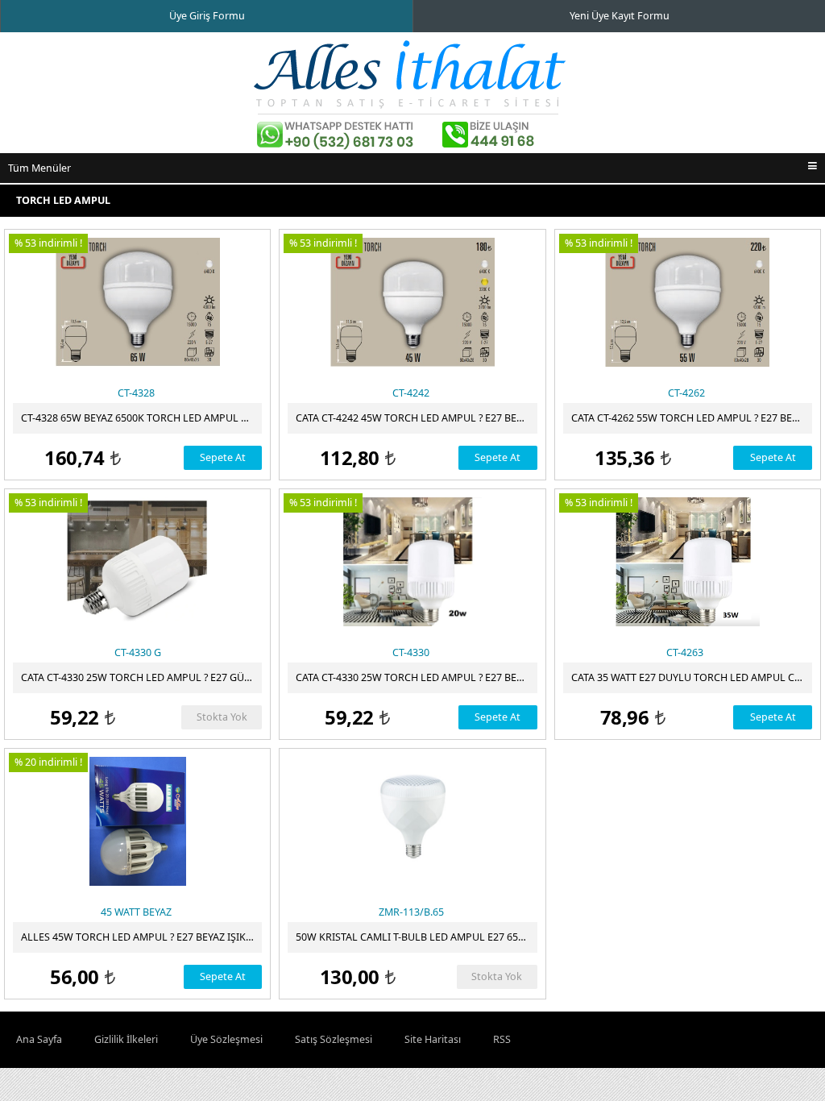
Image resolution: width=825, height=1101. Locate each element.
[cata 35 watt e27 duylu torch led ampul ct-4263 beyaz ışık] (687, 561)
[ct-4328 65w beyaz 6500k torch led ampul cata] (137, 302)
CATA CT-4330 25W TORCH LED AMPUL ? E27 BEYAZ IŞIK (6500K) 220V (416, 677)
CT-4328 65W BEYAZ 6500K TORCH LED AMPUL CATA (141, 418)
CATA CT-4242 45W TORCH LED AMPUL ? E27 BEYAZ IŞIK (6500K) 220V (416, 418)
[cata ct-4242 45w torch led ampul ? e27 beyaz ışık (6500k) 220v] (412, 302)
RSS (502, 1039)
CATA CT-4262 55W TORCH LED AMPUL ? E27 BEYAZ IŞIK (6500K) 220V (691, 418)
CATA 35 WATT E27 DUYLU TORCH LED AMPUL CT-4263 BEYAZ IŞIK (691, 677)
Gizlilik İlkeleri (126, 1039)
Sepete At (223, 457)
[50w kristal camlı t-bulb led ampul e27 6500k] (412, 821)
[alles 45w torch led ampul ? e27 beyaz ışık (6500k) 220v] (137, 821)
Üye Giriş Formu (207, 16)
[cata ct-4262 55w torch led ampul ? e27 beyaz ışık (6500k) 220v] (687, 302)
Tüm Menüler (39, 168)
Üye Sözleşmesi (226, 1039)
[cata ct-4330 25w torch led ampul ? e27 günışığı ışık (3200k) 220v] (137, 561)
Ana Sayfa (39, 1039)
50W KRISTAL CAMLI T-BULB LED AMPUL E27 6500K (416, 937)
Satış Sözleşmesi (333, 1039)
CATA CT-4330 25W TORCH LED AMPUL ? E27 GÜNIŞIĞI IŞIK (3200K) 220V (141, 677)
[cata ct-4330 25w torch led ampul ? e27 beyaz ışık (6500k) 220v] (412, 561)
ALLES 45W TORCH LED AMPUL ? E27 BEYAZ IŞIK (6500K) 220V (141, 937)
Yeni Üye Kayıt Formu (620, 16)
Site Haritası (432, 1039)
